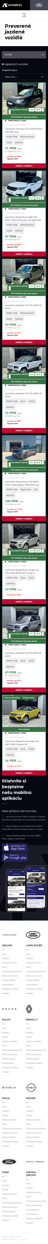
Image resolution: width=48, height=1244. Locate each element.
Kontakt (5, 993)
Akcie (4, 967)
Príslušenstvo (8, 984)
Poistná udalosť (8, 980)
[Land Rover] (39, 5)
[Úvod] (9, 934)
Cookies (19, 1237)
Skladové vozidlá (9, 962)
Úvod (4, 954)
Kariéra (5, 1237)
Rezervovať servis (10, 975)
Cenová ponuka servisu (12, 971)
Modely (5, 958)
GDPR (11, 1237)
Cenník (5, 1037)
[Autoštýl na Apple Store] (24, 847)
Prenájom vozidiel (10, 989)
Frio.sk (24, 1239)
